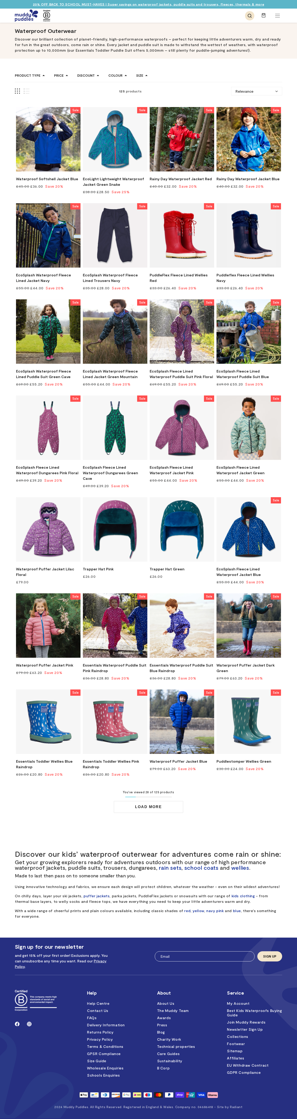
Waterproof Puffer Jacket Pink (44, 665)
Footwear (236, 1043)
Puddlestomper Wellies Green (243, 761)
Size (139, 75)
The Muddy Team (173, 1010)
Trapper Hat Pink (98, 569)
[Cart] (263, 17)
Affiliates (235, 1058)
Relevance (244, 91)
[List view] (26, 91)
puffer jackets (97, 896)
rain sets (170, 867)
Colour (115, 75)
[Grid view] (17, 91)
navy (210, 910)
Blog (161, 1032)
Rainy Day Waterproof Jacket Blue (248, 179)
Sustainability (169, 1061)
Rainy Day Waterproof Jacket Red (181, 179)
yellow (198, 910)
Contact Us (97, 1010)
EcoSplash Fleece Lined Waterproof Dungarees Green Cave (110, 472)
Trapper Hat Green (167, 569)
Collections (237, 1036)
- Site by (228, 1107)
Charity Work (169, 1039)
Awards (164, 1017)
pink (220, 910)
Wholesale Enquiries (105, 1068)
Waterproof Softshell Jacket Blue (47, 179)
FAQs (92, 1017)
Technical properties (176, 1046)
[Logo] (26, 15)
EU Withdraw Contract (247, 1065)
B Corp (163, 1068)
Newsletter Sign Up (245, 1029)
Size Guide (96, 1061)
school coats (201, 867)
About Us (165, 1003)
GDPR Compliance (244, 1072)
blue (237, 910)
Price (59, 75)
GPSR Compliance (104, 1053)
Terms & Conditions (105, 1046)
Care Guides (168, 1053)
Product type (27, 75)
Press (162, 1025)
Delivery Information (106, 1025)
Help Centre (98, 1003)
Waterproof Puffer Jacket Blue (178, 761)
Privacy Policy (100, 1039)
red (187, 910)
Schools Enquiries (103, 1075)
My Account (238, 1003)
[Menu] (277, 16)
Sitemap (234, 1051)
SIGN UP (269, 956)
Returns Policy (100, 1032)
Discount (86, 75)
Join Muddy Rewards (246, 1022)
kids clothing (243, 896)
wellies (240, 867)
